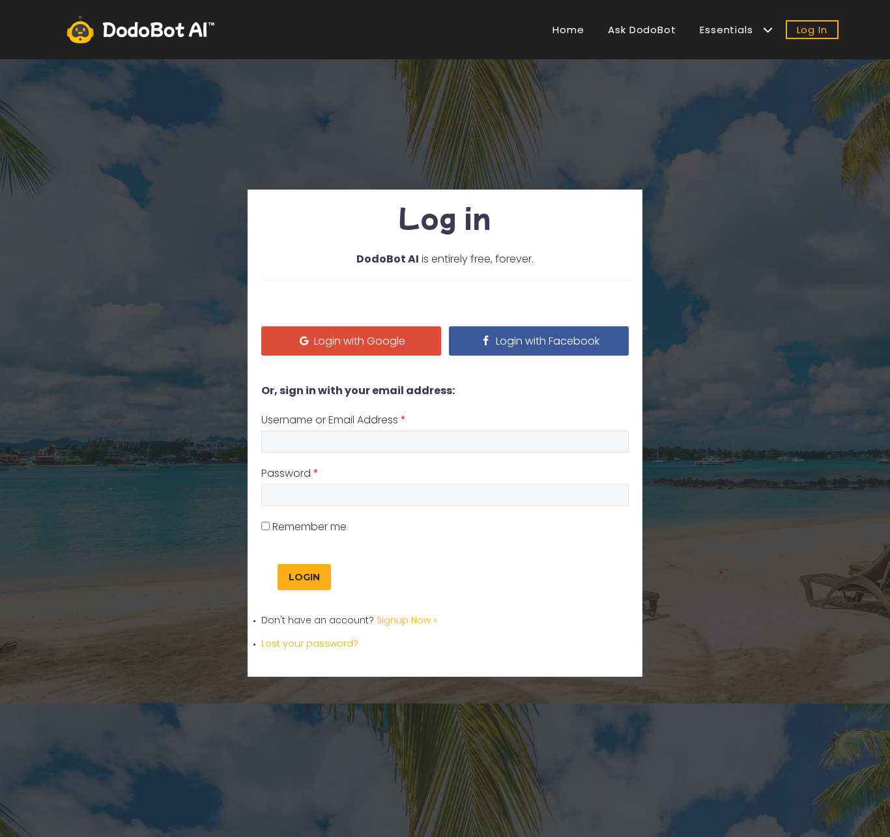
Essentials (731, 29)
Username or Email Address (333, 419)
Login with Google (358, 340)
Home (568, 29)
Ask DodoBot (642, 29)
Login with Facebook (546, 340)
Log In (812, 29)
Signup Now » (407, 620)
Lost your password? (309, 643)
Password (290, 473)
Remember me (309, 526)
